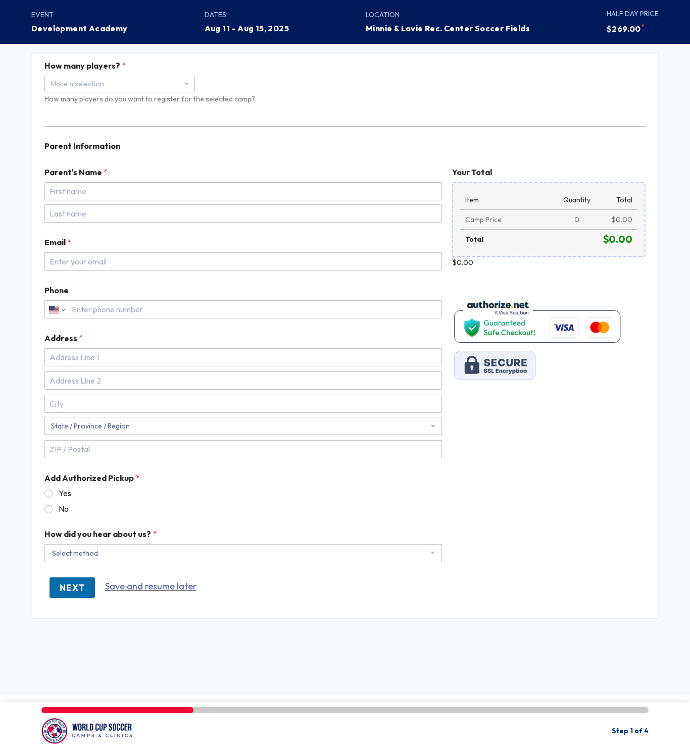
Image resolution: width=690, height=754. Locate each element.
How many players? (85, 66)
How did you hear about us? (100, 534)
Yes (65, 493)
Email (57, 242)
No (64, 509)
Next (72, 587)
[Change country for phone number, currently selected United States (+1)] (56, 309)
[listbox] (119, 84)
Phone (56, 290)
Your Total (472, 172)
